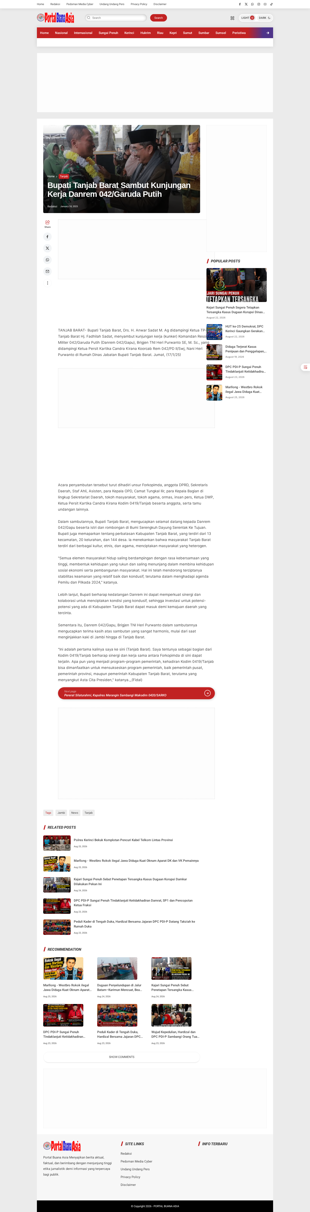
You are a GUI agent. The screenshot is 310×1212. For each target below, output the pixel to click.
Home (40, 4)
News (74, 812)
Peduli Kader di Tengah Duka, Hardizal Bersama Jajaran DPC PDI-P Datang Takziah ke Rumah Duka (134, 924)
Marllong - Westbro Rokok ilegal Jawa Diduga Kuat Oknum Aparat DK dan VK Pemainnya (136, 861)
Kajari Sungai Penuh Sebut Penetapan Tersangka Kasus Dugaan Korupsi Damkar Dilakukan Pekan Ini (130, 881)
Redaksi (55, 4)
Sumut (187, 33)
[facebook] (239, 4)
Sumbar (203, 33)
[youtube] (265, 4)
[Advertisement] (155, 82)
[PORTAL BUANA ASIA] (55, 17)
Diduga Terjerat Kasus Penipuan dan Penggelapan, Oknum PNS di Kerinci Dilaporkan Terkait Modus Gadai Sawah (244, 349)
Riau (160, 33)
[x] (246, 4)
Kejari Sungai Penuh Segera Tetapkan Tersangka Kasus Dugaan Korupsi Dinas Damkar (234, 310)
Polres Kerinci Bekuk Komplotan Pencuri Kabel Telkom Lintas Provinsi (123, 840)
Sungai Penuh (108, 33)
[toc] (305, 367)
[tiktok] (271, 4)
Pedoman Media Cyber (79, 4)
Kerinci (129, 33)
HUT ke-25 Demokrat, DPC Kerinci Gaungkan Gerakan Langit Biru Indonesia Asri (244, 329)
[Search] (232, 18)
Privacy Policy (139, 4)
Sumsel (221, 33)
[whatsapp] (252, 4)
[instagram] (258, 4)
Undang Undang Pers (112, 4)
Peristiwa (239, 33)
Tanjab (64, 176)
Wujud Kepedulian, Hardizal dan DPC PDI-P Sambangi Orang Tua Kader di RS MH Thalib (174, 1034)
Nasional (61, 33)
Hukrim (145, 33)
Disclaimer (160, 4)
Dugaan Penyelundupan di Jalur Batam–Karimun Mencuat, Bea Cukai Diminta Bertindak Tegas (119, 987)
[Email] (47, 271)
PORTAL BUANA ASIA (166, 1206)
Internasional (83, 33)
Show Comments (121, 1057)
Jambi (61, 812)
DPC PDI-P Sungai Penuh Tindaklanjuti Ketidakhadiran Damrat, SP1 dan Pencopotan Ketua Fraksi (133, 903)
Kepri (173, 33)
